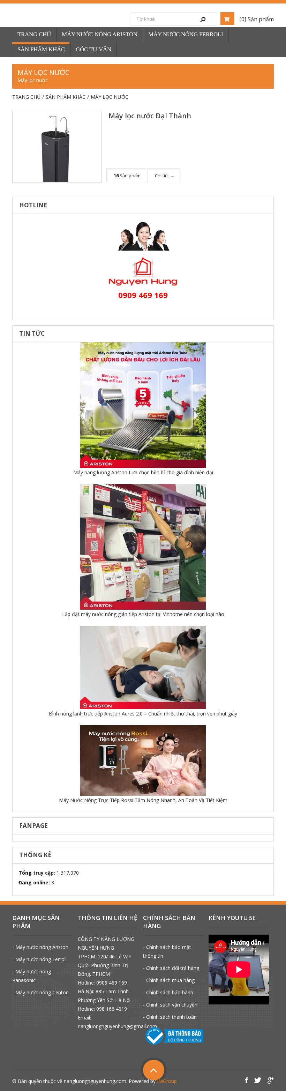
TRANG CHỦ (34, 34)
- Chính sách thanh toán (170, 1017)
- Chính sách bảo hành (168, 992)
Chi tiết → (164, 175)
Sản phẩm (127, 175)
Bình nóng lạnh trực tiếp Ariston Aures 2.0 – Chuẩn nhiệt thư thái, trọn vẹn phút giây (143, 713)
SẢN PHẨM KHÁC (41, 49)
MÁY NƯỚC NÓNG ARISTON (99, 34)
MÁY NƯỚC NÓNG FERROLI (185, 34)
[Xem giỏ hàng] (227, 18)
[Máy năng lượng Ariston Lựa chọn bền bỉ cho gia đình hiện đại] (143, 405)
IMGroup (167, 1081)
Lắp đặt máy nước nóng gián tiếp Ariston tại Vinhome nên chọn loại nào (143, 614)
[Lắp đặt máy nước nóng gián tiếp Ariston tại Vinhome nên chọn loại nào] (143, 547)
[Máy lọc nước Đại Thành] (56, 147)
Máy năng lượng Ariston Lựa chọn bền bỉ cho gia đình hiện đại (143, 472)
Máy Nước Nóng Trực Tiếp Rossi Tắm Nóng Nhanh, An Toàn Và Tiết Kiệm (143, 800)
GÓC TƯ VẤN (93, 49)
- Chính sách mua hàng (169, 980)
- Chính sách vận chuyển (170, 1004)
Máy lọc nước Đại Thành (149, 115)
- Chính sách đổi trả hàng (171, 968)
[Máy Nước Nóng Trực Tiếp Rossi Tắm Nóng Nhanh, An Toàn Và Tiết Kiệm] (143, 760)
